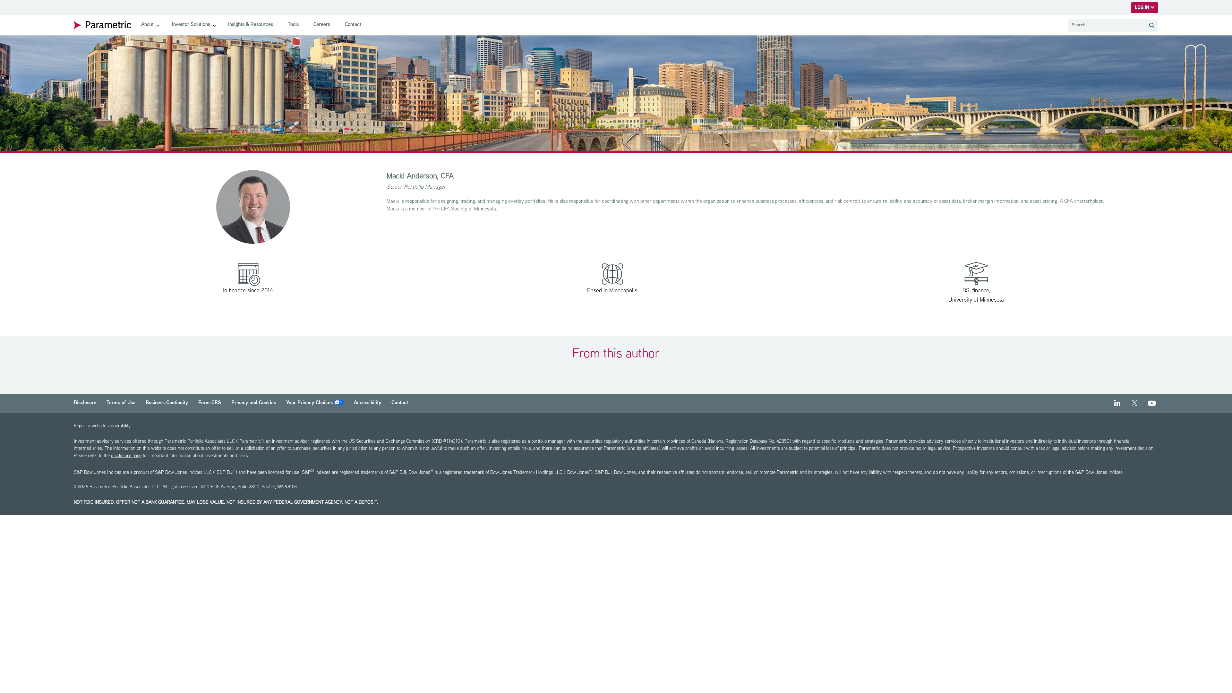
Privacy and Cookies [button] (253, 403)
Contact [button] (353, 24)
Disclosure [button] (85, 403)
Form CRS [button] (209, 403)
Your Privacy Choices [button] (310, 403)
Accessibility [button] (367, 403)
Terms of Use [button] (121, 403)
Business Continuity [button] (167, 403)
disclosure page (126, 456)
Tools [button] (293, 24)
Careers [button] (321, 24)
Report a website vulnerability (102, 426)
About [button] (147, 24)
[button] (1151, 25)
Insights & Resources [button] (250, 24)
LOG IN (1143, 8)
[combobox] (1106, 25)
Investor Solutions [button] (191, 24)
